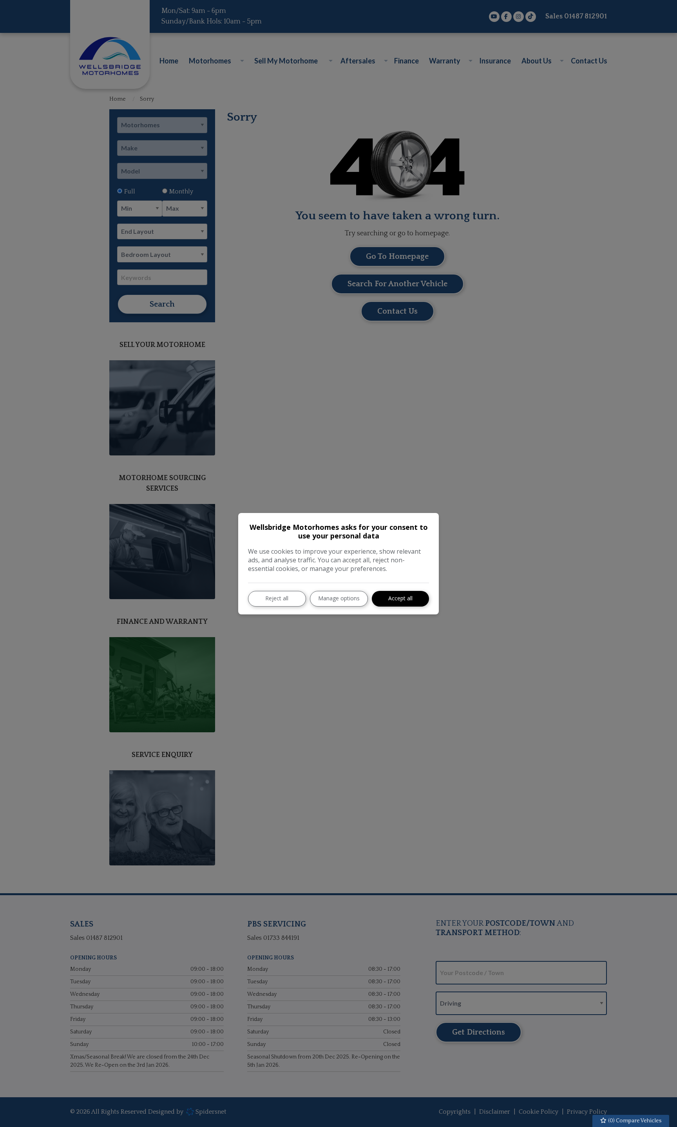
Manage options (339, 598)
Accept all (400, 598)
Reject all (276, 598)
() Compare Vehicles (634, 1121)
